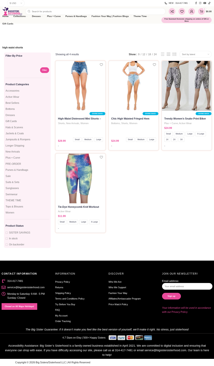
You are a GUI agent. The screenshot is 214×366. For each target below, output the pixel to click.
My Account (61, 315)
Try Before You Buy (65, 304)
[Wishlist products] (182, 11)
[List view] (162, 54)
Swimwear (11, 194)
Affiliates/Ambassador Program (125, 298)
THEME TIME (13, 200)
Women (10, 212)
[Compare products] (172, 11)
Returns (59, 287)
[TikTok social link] (209, 3)
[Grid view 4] (174, 54)
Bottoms (10, 109)
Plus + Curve (13, 157)
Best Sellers (12, 103)
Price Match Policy (118, 304)
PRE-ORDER (13, 164)
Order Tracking (63, 321)
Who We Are (115, 281)
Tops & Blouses (14, 206)
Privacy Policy (62, 281)
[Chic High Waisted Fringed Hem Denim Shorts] (133, 86)
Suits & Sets (12, 182)
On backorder (16, 244)
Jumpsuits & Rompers (18, 139)
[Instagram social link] (200, 3)
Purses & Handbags (17, 170)
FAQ (57, 310)
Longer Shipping (15, 145)
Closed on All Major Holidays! (19, 306)
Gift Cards (11, 121)
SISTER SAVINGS (19, 232)
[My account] (192, 11)
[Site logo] (12, 11)
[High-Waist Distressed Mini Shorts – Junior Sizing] (80, 86)
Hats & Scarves (14, 127)
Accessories (12, 90)
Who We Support (117, 287)
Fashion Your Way (118, 293)
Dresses (10, 115)
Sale (8, 176)
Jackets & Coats (15, 133)
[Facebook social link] (196, 3)
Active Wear (12, 97)
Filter (44, 70)
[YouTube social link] (204, 3)
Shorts (61, 123)
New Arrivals (13, 151)
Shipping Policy (63, 293)
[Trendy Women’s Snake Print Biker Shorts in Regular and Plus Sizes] (186, 86)
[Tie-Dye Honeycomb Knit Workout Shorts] (80, 178)
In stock (13, 238)
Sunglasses (12, 188)
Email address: (170, 281)
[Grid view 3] (168, 54)
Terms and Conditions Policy (70, 298)
